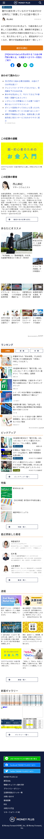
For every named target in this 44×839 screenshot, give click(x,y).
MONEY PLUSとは (10, 777)
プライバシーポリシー (12, 788)
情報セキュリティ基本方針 (14, 784)
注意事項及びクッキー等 (13, 792)
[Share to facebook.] (12, 65)
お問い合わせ (9, 796)
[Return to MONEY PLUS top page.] (22, 2)
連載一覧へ (22, 680)
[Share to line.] (25, 65)
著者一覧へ (22, 580)
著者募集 (7, 800)
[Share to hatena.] (31, 65)
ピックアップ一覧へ (22, 477)
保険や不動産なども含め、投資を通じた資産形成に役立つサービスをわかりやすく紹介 (22, 117)
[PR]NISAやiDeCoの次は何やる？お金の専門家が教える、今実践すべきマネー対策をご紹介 (23, 57)
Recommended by (33, 336)
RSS (5, 804)
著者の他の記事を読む (22, 219)
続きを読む (22, 48)
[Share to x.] (19, 65)
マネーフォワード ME (12, 812)
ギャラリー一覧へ (22, 735)
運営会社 (7, 780)
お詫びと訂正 (9, 808)
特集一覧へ (22, 527)
